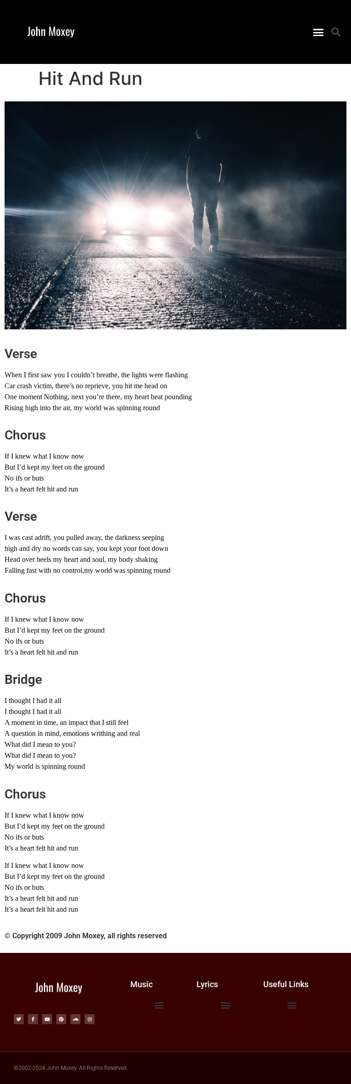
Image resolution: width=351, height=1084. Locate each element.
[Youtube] (47, 1019)
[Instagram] (90, 1019)
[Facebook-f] (33, 1019)
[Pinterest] (61, 1019)
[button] (318, 32)
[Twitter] (19, 1019)
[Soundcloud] (75, 1019)
